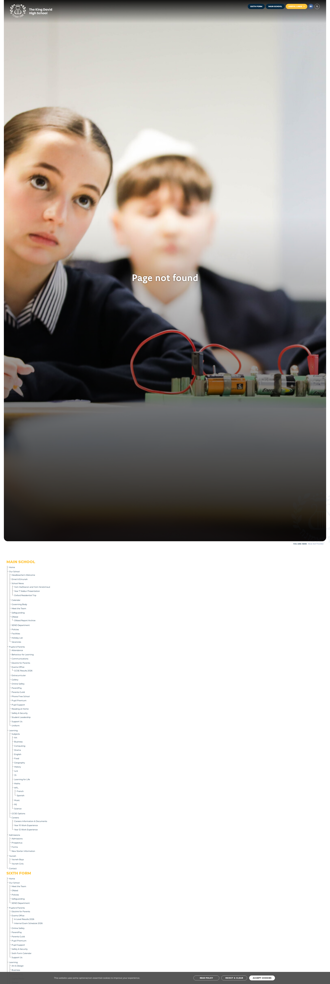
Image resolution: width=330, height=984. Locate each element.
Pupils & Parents (17, 646)
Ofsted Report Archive (24, 620)
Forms (15, 847)
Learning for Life (22, 779)
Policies (15, 629)
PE (15, 804)
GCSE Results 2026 (23, 670)
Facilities (16, 633)
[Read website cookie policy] (206, 978)
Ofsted (15, 616)
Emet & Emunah (20, 579)
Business (18, 741)
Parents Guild (18, 692)
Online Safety (18, 683)
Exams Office (18, 667)
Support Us (17, 721)
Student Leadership (21, 717)
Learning (13, 730)
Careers (15, 817)
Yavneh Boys (18, 859)
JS (15, 775)
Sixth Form (256, 6)
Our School (14, 571)
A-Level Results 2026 (24, 919)
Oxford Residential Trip (25, 595)
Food (16, 758)
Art (15, 737)
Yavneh (12, 856)
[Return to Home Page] (39, 11)
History (17, 766)
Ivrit (16, 771)
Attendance (17, 650)
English (17, 754)
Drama (17, 750)
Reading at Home (20, 709)
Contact (13, 868)
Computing (19, 746)
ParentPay (17, 688)
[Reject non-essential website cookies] (234, 978)
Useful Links (295, 6)
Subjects (16, 734)
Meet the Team (19, 608)
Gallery (15, 679)
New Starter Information (23, 851)
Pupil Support (18, 704)
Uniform (16, 725)
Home (12, 567)
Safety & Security (20, 713)
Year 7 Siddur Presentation (27, 591)
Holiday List (17, 637)
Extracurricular (19, 675)
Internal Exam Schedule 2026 (28, 923)
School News (18, 583)
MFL (16, 787)
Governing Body (19, 604)
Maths (17, 783)
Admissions (14, 835)
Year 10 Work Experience (26, 825)
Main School (275, 6)
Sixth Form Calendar (21, 953)
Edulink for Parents (21, 663)
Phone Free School (21, 696)
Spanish (20, 795)
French (20, 791)
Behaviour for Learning (23, 654)
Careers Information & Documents (30, 821)
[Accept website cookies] (262, 978)
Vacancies (16, 642)
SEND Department (21, 625)
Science (18, 808)
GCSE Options (18, 813)
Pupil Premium (19, 700)
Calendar (16, 600)
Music (17, 800)
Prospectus (17, 842)
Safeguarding (18, 612)
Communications (20, 658)
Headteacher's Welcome (23, 575)
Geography (19, 762)
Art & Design (18, 965)
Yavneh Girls (17, 863)
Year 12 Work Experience (26, 829)
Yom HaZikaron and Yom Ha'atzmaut (32, 587)
